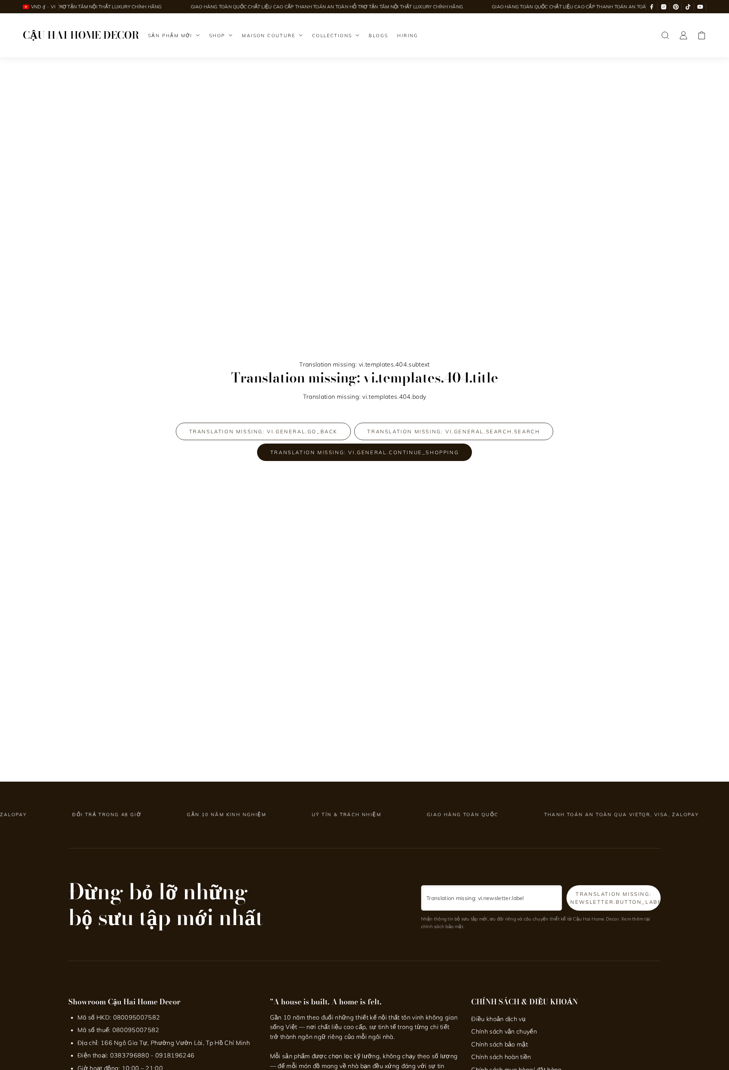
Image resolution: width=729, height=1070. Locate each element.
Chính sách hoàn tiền (501, 1057)
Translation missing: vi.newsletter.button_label (613, 898)
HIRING (407, 35)
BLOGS (378, 35)
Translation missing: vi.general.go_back (263, 431)
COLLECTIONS (332, 35)
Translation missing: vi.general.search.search (453, 431)
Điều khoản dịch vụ (498, 1019)
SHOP (217, 35)
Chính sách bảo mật (499, 1044)
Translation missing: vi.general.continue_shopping (364, 452)
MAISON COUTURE (268, 35)
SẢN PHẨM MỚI (170, 35)
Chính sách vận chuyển (504, 1031)
